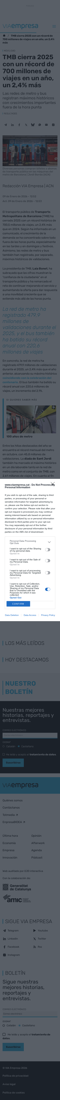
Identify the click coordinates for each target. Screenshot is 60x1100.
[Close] (54, 485)
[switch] (47, 549)
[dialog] (30, 550)
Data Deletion (12, 615)
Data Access (30, 615)
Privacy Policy (48, 615)
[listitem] (30, 542)
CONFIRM (18, 604)
